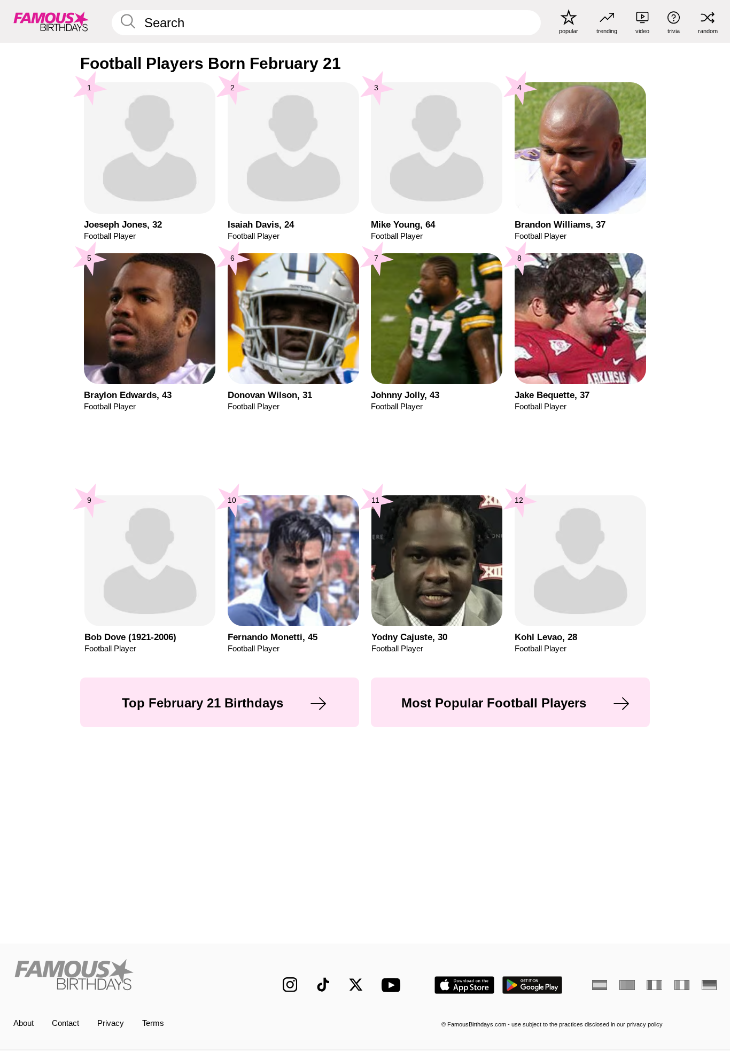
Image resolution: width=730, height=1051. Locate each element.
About (23, 1023)
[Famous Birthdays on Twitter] (355, 984)
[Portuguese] (626, 985)
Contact (65, 1023)
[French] (654, 985)
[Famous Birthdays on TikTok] (323, 984)
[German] (709, 985)
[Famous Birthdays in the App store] (464, 985)
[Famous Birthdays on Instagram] (290, 984)
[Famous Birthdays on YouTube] (393, 985)
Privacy (110, 1023)
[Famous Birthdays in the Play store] (532, 985)
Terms (153, 1023)
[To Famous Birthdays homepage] (51, 21)
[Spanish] (599, 985)
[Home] (127, 976)
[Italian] (681, 985)
